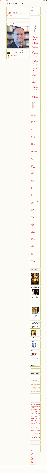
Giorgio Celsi (32, 180)
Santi (31, 247)
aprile (33, 99)
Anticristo (32, 122)
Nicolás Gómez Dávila (33, 217)
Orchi (31, 223)
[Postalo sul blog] (14, 12)
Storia (36, 436)
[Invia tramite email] (13, 12)
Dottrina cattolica (33, 157)
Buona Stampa (32, 135)
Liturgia (32, 195)
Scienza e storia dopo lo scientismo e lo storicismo (35, 39)
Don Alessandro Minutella (34, 151)
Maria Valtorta (32, 202)
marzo (33, 100)
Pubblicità (39, 432)
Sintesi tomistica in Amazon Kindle (34, 60)
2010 (32, 107)
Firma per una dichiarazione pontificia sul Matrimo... (35, 42)
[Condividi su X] (15, 12)
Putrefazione (33, 92)
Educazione (32, 416)
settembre (33, 28)
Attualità (37, 407)
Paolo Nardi (32, 225)
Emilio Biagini (12, 13)
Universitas (36, 438)
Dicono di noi (32, 150)
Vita (39, 438)
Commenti (33, 10)
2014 (32, 103)
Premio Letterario (33, 232)
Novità (31, 218)
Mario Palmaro (32, 203)
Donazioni (32, 449)
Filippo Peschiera (33, 456)
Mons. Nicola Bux (38, 428)
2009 (32, 108)
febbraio (33, 101)
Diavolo (34, 412)
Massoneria (34, 427)
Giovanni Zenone (33, 182)
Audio (31, 128)
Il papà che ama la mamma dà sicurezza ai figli (35, 81)
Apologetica (33, 407)
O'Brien (32, 219)
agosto (33, 29)
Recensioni (32, 433)
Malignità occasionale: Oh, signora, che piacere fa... (34, 89)
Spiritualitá (32, 253)
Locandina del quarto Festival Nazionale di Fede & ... (35, 34)
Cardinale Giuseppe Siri (33, 137)
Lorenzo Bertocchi (33, 196)
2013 (32, 104)
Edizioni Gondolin (37, 415)
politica (22, 13)
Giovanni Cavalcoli (33, 181)
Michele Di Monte (38, 427)
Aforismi (32, 113)
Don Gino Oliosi (33, 153)
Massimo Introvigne (33, 204)
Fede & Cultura (32, 172)
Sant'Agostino (32, 245)
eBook (31, 158)
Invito (31, 187)
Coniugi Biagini (37, 411)
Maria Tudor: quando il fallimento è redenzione (35, 75)
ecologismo (32, 159)
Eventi (39, 417)
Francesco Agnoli (33, 174)
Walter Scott (32, 267)
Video (38, 438)
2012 (32, 105)
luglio (33, 30)
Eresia (31, 166)
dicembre (33, 25)
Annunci (35, 405)
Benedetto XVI (32, 130)
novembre (33, 26)
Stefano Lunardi (32, 462)
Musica (31, 429)
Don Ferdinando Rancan (34, 152)
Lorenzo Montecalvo (33, 197)
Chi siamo (32, 450)
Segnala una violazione (34, 269)
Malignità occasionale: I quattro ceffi (35, 82)
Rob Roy (32, 238)
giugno (33, 31)
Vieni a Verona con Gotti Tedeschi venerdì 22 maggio (35, 68)
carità (31, 138)
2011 (32, 106)
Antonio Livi (32, 123)
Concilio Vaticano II (33, 144)
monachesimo (32, 209)
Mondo (32, 210)
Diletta (32, 454)
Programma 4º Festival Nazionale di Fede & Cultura (35, 74)
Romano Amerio (33, 240)
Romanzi (32, 241)
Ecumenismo (32, 415)
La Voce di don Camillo (14, 3)
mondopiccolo (32, 211)
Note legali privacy (33, 375)
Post (32, 9)
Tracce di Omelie (33, 261)
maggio (33, 32)
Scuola (39, 435)
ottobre (33, 27)
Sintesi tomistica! (34, 52)
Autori (31, 129)
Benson (32, 131)
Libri (36, 422)
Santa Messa (32, 246)
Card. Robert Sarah (33, 136)
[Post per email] (12, 12)
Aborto (31, 404)
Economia (32, 160)
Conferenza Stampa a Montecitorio (13, 55)
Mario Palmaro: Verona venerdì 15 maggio (35, 66)
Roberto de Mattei (33, 239)
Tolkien (32, 260)
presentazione (32, 233)
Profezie (36, 432)
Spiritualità (32, 254)
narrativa (32, 216)
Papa (31, 226)
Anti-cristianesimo (33, 121)
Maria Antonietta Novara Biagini (17, 13)
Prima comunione (34, 93)
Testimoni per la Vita (33, 351)
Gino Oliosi (32, 179)
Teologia (38, 436)
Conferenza (32, 145)
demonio (32, 412)
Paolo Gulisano (32, 224)
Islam (31, 188)
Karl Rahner (32, 189)
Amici (31, 116)
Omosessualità (33, 430)
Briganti (10, 13)
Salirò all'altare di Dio (34, 96)
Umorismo (24, 13)
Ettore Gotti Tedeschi (33, 167)
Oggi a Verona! (34, 46)
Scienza (32, 248)
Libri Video (32, 194)
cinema (32, 143)
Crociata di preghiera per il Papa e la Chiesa (11, 49)
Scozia (37, 435)
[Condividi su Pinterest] (16, 12)
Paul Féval (37, 431)
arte (35, 407)
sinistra (32, 252)
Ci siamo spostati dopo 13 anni (11, 23)
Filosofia (32, 173)
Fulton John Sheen (33, 175)
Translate (36, 443)
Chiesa (32, 410)
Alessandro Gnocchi (33, 115)
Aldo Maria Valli (32, 114)
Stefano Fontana (33, 255)
